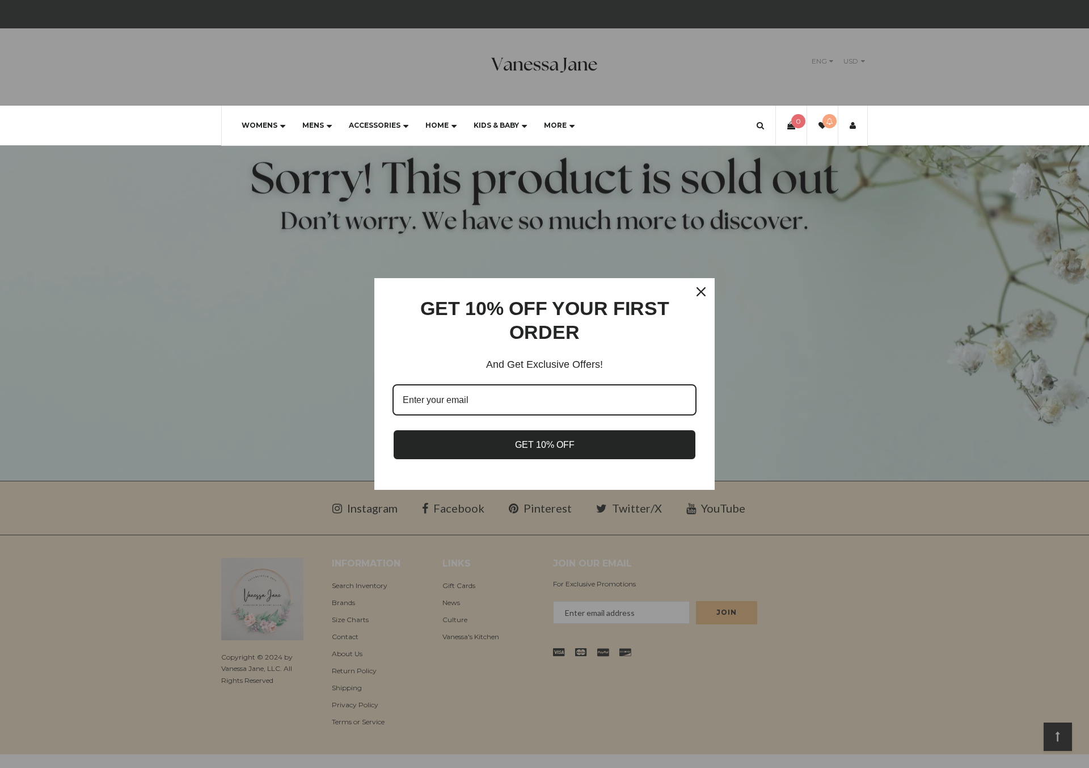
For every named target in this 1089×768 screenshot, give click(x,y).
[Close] (701, 291)
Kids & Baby (496, 125)
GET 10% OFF (545, 445)
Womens (259, 125)
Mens (313, 125)
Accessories (374, 125)
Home (437, 125)
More (555, 125)
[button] (760, 125)
